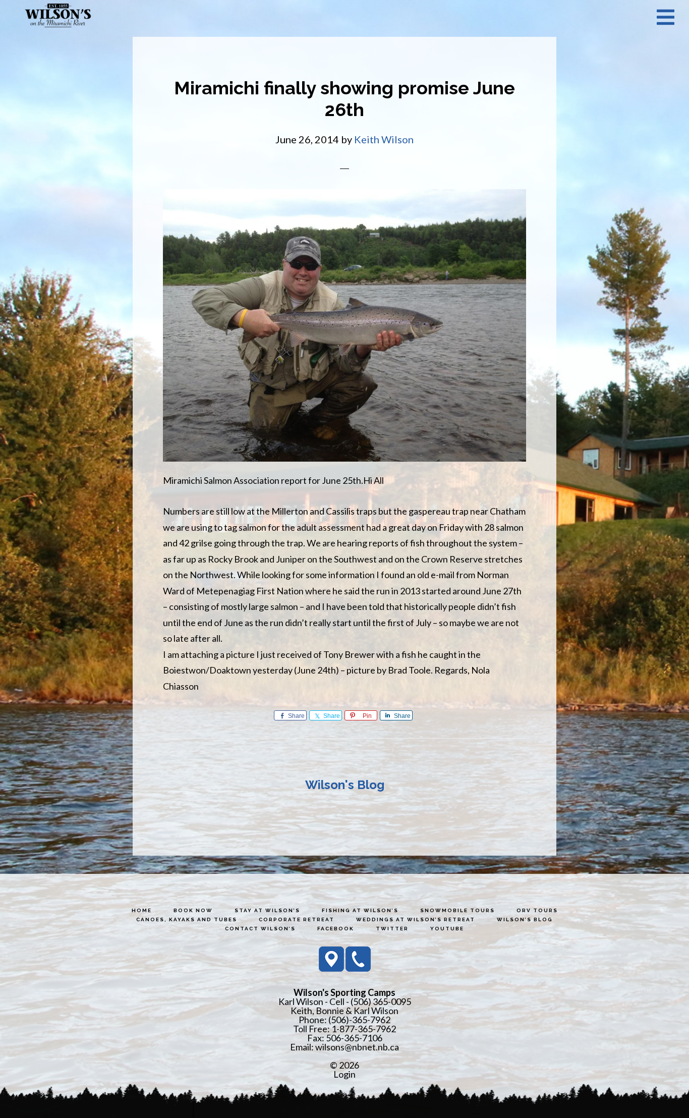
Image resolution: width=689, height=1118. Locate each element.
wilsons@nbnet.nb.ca (357, 1046)
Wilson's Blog (344, 784)
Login (344, 1074)
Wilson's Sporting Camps (58, 17)
